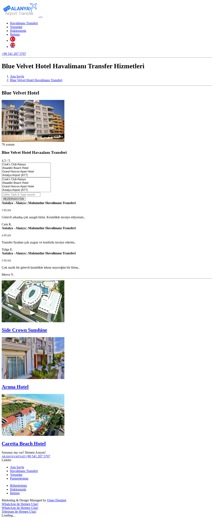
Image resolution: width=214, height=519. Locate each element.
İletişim (15, 34)
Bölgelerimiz (18, 485)
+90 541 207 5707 (14, 54)
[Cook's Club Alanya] (26, 164)
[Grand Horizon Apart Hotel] (26, 171)
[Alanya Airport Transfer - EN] (12, 46)
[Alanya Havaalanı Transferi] (20, 16)
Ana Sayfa (17, 467)
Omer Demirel (56, 500)
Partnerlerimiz (19, 478)
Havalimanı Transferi (24, 23)
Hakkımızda (18, 30)
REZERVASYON (13, 199)
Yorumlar (16, 27)
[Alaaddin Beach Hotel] (26, 168)
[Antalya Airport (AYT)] (26, 175)
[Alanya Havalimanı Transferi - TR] (12, 40)
